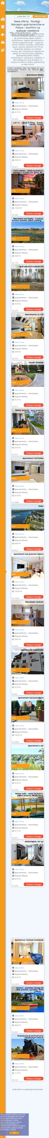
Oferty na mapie (40, 16)
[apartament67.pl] (3, 3)
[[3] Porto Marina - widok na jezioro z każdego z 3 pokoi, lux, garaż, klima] (27, 182)
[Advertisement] (24, 913)
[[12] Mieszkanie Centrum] (27, 613)
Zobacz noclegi (33, 117)
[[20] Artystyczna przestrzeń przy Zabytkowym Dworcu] (27, 1047)
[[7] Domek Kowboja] (27, 374)
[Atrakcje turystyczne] (3, 50)
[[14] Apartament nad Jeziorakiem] (27, 709)
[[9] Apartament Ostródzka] (27, 470)
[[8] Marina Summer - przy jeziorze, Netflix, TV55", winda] (27, 422)
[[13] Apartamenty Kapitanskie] (27, 661)
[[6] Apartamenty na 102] (27, 326)
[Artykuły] (3, 26)
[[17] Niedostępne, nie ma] (27, 853)
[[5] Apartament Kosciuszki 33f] (27, 278)
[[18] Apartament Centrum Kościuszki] (27, 951)
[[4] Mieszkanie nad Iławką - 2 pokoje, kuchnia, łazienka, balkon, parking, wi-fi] (27, 230)
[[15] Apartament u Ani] (27, 757)
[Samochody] (3, 42)
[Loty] (3, 34)
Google (11, 1116)
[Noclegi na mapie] (3, 19)
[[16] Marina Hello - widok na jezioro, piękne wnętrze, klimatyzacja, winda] (27, 805)
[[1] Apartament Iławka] (27, 86)
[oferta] (13, 106)
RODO (13, 1129)
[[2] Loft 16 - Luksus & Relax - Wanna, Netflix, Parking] (27, 134)
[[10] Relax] (27, 518)
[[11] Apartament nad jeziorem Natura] (27, 566)
